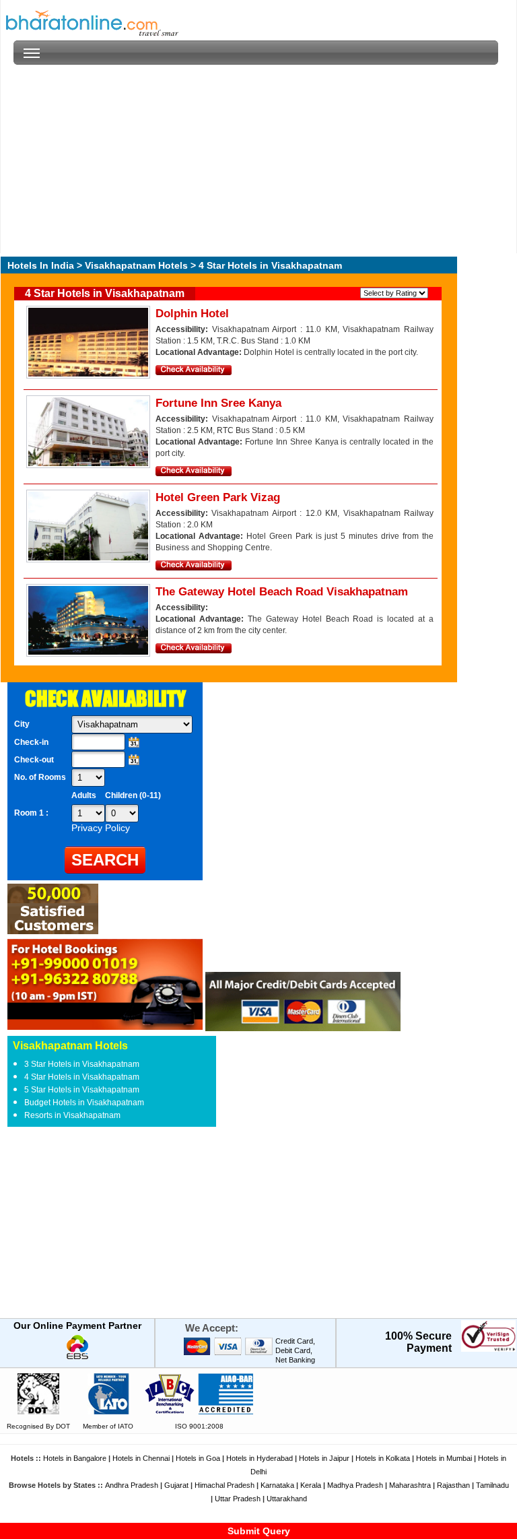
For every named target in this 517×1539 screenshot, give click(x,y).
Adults (83, 795)
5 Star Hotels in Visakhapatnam (81, 1089)
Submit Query (259, 1531)
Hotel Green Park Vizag (218, 497)
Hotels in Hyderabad (259, 1458)
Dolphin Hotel (192, 313)
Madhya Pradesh (355, 1485)
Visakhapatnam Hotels (136, 265)
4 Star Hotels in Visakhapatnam (81, 1077)
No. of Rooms (40, 777)
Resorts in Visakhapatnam (72, 1115)
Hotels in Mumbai (444, 1458)
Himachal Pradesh (224, 1485)
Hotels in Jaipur (324, 1458)
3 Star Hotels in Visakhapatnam (81, 1064)
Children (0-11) (133, 795)
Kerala (310, 1485)
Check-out (34, 759)
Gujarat (176, 1485)
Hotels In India (40, 265)
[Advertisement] (256, 159)
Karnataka (277, 1485)
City (22, 724)
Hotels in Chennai (141, 1458)
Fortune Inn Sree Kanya (218, 403)
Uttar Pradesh (238, 1499)
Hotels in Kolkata (382, 1458)
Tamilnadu (492, 1485)
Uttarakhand (287, 1499)
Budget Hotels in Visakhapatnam (84, 1102)
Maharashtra (410, 1485)
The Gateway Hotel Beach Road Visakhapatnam (282, 591)
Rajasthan (453, 1485)
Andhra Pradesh (131, 1485)
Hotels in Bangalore (74, 1458)
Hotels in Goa (198, 1458)
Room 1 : (32, 813)
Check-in (31, 742)
